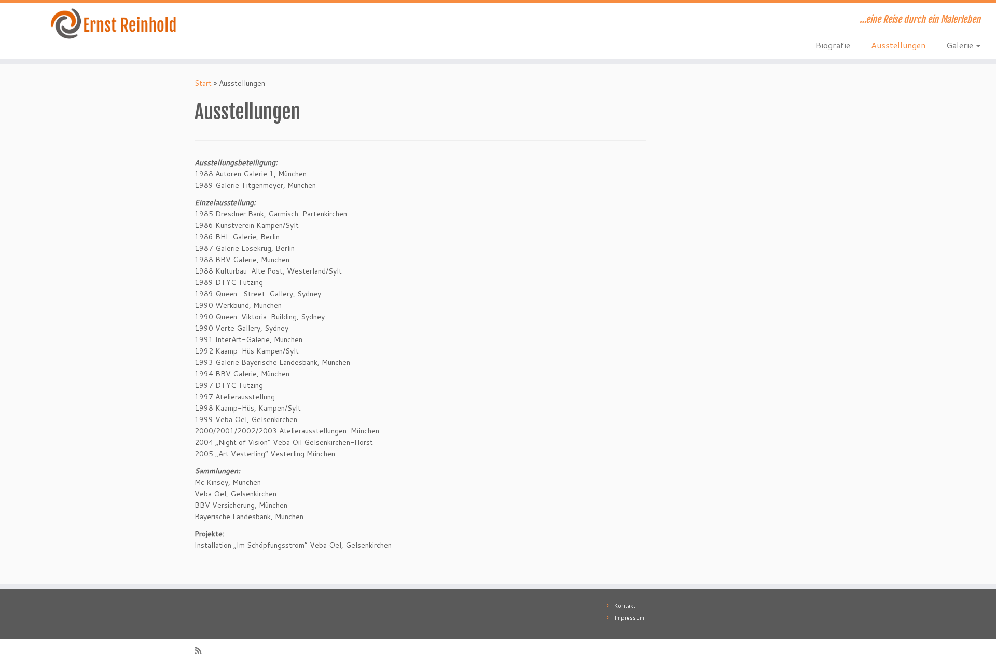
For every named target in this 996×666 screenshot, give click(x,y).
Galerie (960, 45)
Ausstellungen (898, 45)
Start (203, 83)
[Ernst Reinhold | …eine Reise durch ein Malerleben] (115, 24)
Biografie (832, 45)
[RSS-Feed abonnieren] (201, 650)
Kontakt (624, 606)
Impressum (629, 618)
